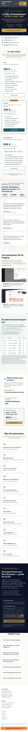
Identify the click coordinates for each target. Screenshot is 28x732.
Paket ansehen (13, 422)
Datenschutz (4, 718)
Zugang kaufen (22, 3)
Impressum (4, 716)
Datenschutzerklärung (7, 626)
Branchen (4, 711)
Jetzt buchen (14, 95)
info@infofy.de (8, 704)
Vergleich (4, 715)
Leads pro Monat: (9, 390)
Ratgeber (4, 713)
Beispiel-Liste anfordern (14, 621)
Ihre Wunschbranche (8, 600)
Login (16, 3)
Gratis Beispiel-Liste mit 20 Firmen (14, 174)
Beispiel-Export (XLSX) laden (11, 333)
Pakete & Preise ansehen (13, 30)
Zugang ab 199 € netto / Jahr (13, 728)
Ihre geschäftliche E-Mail (9, 606)
